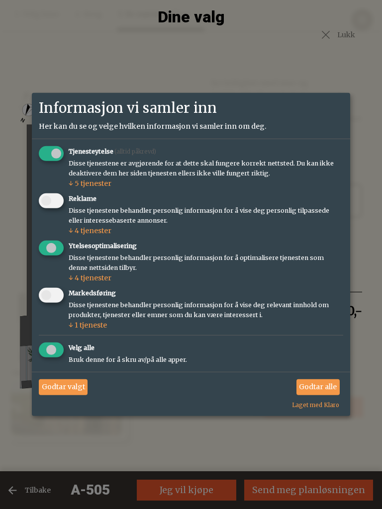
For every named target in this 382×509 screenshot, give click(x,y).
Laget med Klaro (315, 404)
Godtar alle (318, 386)
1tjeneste (88, 325)
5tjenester (90, 183)
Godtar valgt (63, 386)
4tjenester (90, 230)
